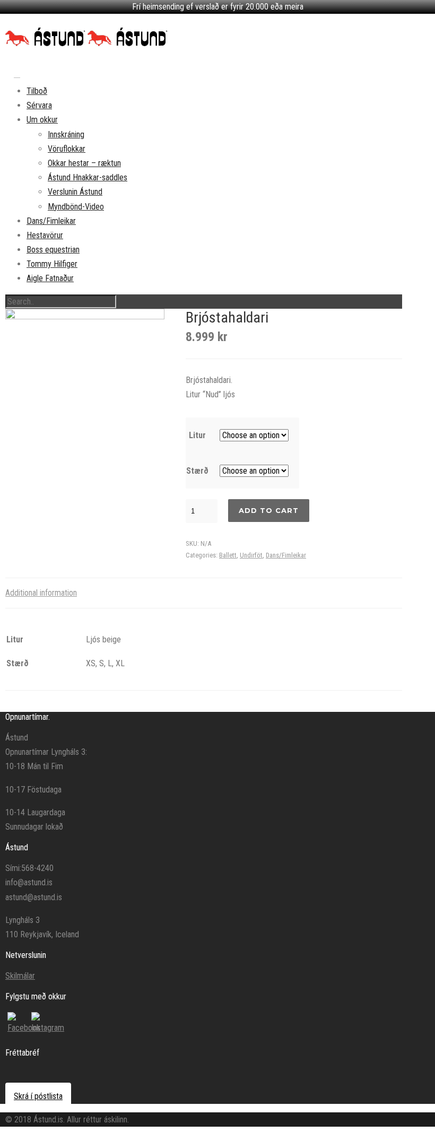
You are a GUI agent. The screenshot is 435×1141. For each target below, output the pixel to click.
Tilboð (37, 91)
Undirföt (251, 555)
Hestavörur (45, 235)
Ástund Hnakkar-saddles (87, 177)
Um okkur (42, 120)
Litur (197, 435)
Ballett (228, 555)
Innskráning (66, 134)
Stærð (197, 471)
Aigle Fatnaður (50, 278)
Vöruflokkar (66, 149)
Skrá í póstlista (38, 1096)
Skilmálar (20, 976)
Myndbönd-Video (76, 207)
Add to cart (269, 510)
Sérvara (39, 105)
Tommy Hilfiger (52, 264)
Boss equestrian (53, 250)
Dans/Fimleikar (51, 221)
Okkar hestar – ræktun (84, 163)
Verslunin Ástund (75, 192)
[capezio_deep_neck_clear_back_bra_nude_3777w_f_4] (84, 390)
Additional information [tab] (41, 593)
